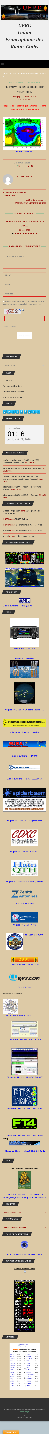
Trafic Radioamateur (33, 82)
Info (14, 73)
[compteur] (21, 411)
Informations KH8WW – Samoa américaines (22, 468)
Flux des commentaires (13, 392)
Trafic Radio (19, 82)
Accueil (5, 73)
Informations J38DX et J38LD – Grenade (20, 495)
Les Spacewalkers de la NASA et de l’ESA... (25, 223)
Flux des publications (12, 386)
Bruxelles (14, 428)
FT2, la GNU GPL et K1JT (25, 536)
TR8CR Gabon (21, 519)
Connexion (7, 380)
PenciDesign (24, 1412)
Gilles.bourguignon (11, 511)
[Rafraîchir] (23, 310)
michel (6, 536)
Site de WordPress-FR (12, 397)
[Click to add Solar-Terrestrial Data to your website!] (24, 553)
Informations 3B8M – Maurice (28, 525)
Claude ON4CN (29, 96)
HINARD (6, 530)
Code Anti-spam (10, 326)
